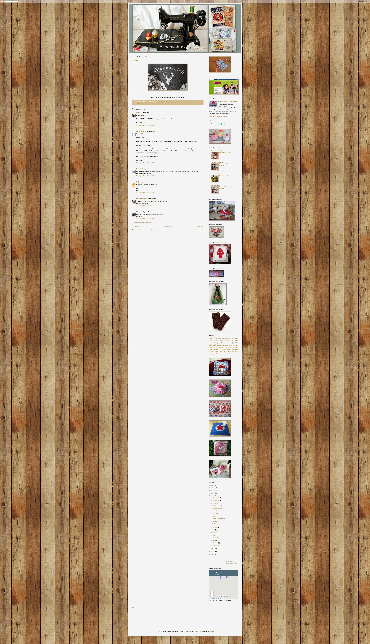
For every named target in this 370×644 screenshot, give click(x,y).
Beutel (236, 338)
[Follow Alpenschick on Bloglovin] (217, 125)
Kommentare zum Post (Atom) (148, 230)
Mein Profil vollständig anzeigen (218, 116)
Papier (221, 351)
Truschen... (215, 513)
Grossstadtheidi (216, 151)
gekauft (212, 345)
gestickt (212, 349)
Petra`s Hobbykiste (142, 198)
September (216, 506)
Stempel (211, 354)
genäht (235, 345)
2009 (213, 551)
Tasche (217, 353)
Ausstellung (224, 338)
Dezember (216, 498)
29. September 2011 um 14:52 (145, 218)
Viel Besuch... (216, 524)
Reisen (226, 351)
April (214, 537)
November (216, 500)
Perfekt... (136, 60)
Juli (214, 530)
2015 (213, 485)
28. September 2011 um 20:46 (145, 125)
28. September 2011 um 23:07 (145, 192)
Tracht (223, 353)
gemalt (219, 345)
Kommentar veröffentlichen (142, 222)
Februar (215, 543)
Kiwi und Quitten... (224, 175)
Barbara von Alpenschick (228, 101)
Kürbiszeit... (216, 521)
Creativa (216, 340)
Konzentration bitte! (224, 152)
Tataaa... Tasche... (218, 508)
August (215, 527)
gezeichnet (223, 349)
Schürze (232, 351)
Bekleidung (230, 338)
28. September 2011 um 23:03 (145, 176)
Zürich (210, 600)
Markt (216, 351)
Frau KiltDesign (141, 169)
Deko (221, 340)
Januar (215, 545)
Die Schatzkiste (141, 131)
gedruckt (219, 343)
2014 (213, 487)
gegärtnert (227, 342)
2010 (213, 549)
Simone (138, 112)
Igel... (214, 516)
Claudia (139, 212)
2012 (213, 493)
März (214, 540)
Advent (211, 338)
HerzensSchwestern (232, 349)
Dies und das (141, 103)
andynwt (198, 631)
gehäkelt (235, 343)
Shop (236, 351)
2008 (213, 554)
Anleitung (217, 338)
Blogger (212, 631)
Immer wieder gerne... (219, 518)
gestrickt (218, 349)
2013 (213, 490)
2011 (212, 495)
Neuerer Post (136, 226)
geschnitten (228, 347)
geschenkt (219, 347)
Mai (214, 535)
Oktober (215, 503)
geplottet (211, 347)
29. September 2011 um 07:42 (145, 205)
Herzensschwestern (217, 162)
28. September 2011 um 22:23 (145, 163)
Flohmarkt (212, 343)
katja (138, 182)
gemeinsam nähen (227, 345)
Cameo (211, 340)
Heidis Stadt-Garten (217, 174)
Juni (214, 532)
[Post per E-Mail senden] (166, 101)
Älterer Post (199, 226)
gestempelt (235, 347)
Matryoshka (215, 185)
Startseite (168, 226)
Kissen (211, 351)
